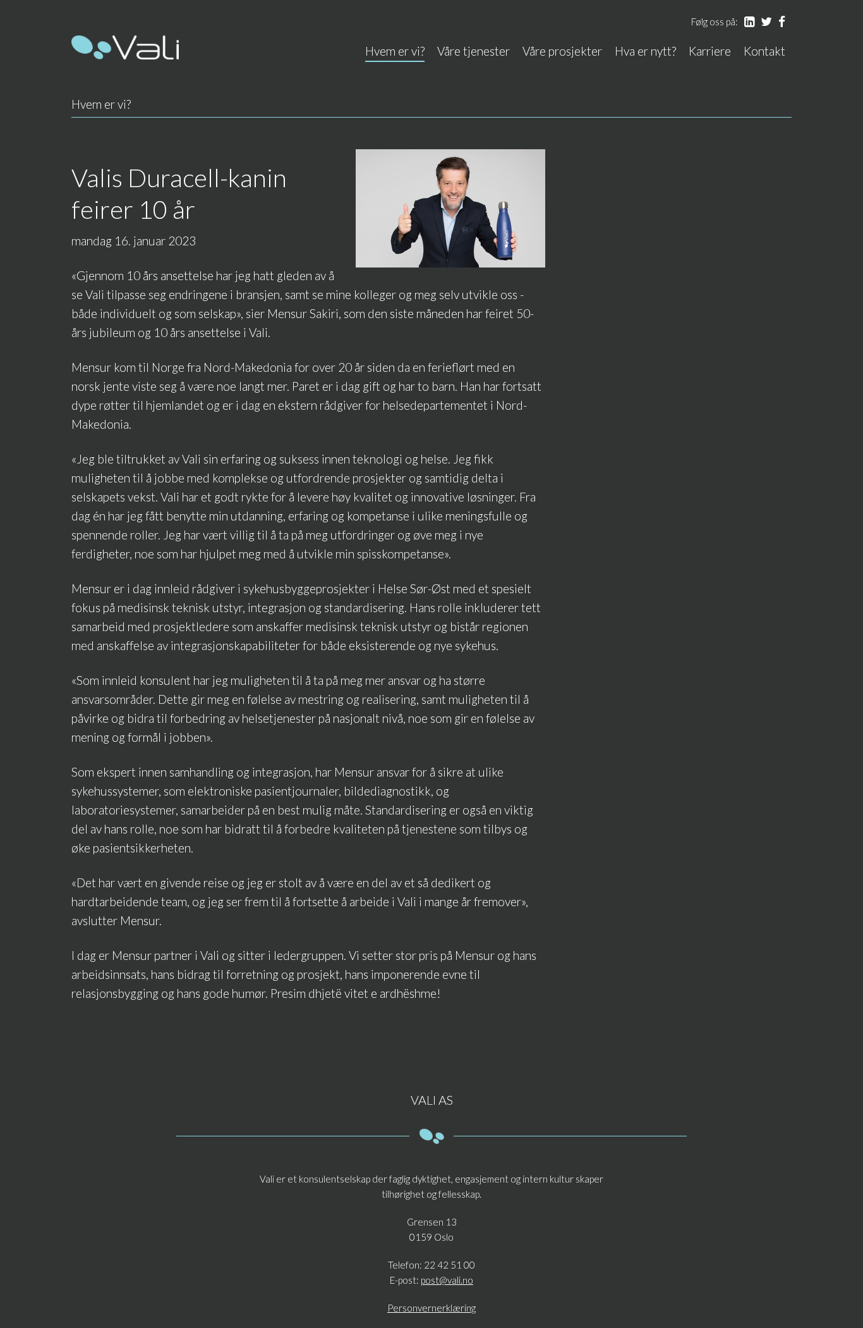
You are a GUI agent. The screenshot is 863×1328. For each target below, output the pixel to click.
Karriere (710, 51)
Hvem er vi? (395, 51)
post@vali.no (447, 1280)
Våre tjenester (473, 51)
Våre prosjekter (562, 51)
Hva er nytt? (645, 51)
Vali (125, 47)
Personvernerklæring (431, 1307)
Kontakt (764, 51)
